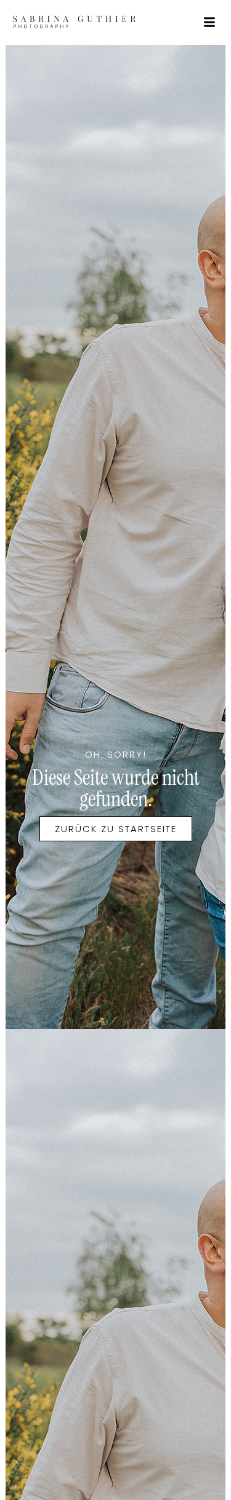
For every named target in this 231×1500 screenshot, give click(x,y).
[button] (209, 22)
